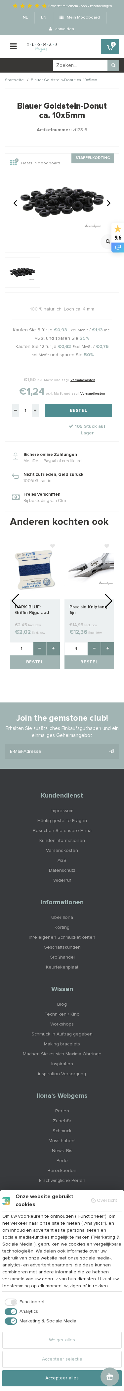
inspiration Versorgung (62, 1074)
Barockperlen (62, 1170)
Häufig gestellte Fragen (62, 820)
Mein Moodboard (83, 18)
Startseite (14, 80)
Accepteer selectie (62, 1359)
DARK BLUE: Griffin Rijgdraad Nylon (32, 610)
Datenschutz (62, 870)
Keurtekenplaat (62, 967)
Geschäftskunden (62, 947)
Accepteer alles (62, 1378)
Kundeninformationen (62, 840)
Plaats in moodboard (40, 164)
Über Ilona (62, 917)
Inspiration (62, 1064)
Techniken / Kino (62, 1014)
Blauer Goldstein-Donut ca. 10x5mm (64, 80)
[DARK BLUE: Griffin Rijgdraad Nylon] (35, 569)
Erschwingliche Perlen (62, 1180)
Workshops (62, 1024)
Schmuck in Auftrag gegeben (62, 1034)
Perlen (62, 1111)
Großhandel (62, 957)
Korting (62, 927)
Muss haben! (62, 1141)
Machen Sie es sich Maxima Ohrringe (62, 1054)
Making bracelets (62, 1044)
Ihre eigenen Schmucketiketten (62, 937)
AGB (62, 860)
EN (43, 18)
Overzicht (107, 1200)
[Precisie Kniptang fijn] (89, 569)
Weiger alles (62, 1340)
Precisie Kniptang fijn (88, 610)
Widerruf (62, 880)
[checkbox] (23, 1302)
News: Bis (62, 1150)
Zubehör (62, 1121)
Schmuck (62, 1131)
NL (25, 18)
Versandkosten (82, 380)
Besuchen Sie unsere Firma (62, 830)
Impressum (62, 810)
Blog (62, 1004)
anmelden (64, 29)
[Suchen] (113, 65)
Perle (62, 1160)
